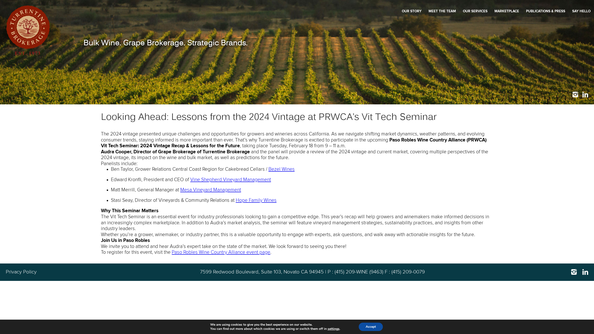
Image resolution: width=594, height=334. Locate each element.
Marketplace (506, 11)
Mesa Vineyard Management (210, 189)
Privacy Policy (21, 272)
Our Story (412, 11)
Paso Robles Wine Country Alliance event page (221, 252)
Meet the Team (442, 11)
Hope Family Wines (256, 200)
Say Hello (581, 11)
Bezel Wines (281, 169)
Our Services (475, 11)
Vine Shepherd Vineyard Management (230, 179)
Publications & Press (545, 11)
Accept (371, 326)
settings (333, 329)
